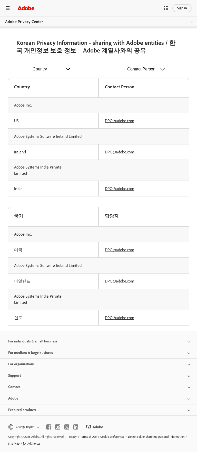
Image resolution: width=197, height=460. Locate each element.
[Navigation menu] (7, 8)
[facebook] (48, 427)
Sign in (182, 8)
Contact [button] (14, 387)
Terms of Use (88, 436)
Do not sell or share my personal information (156, 436)
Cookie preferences (112, 436)
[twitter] (66, 427)
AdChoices (34, 443)
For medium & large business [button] (30, 353)
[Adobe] (25, 8)
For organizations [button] (21, 364)
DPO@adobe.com (119, 120)
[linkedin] (75, 427)
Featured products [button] (22, 410)
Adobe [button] (13, 398)
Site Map (13, 443)
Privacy (72, 436)
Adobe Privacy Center (24, 21)
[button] (166, 8)
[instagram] (57, 427)
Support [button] (14, 375)
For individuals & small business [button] (32, 341)
